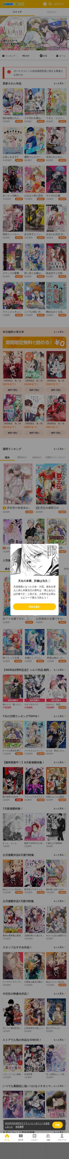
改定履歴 (20, 1126)
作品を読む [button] (34, 606)
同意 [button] (57, 1124)
